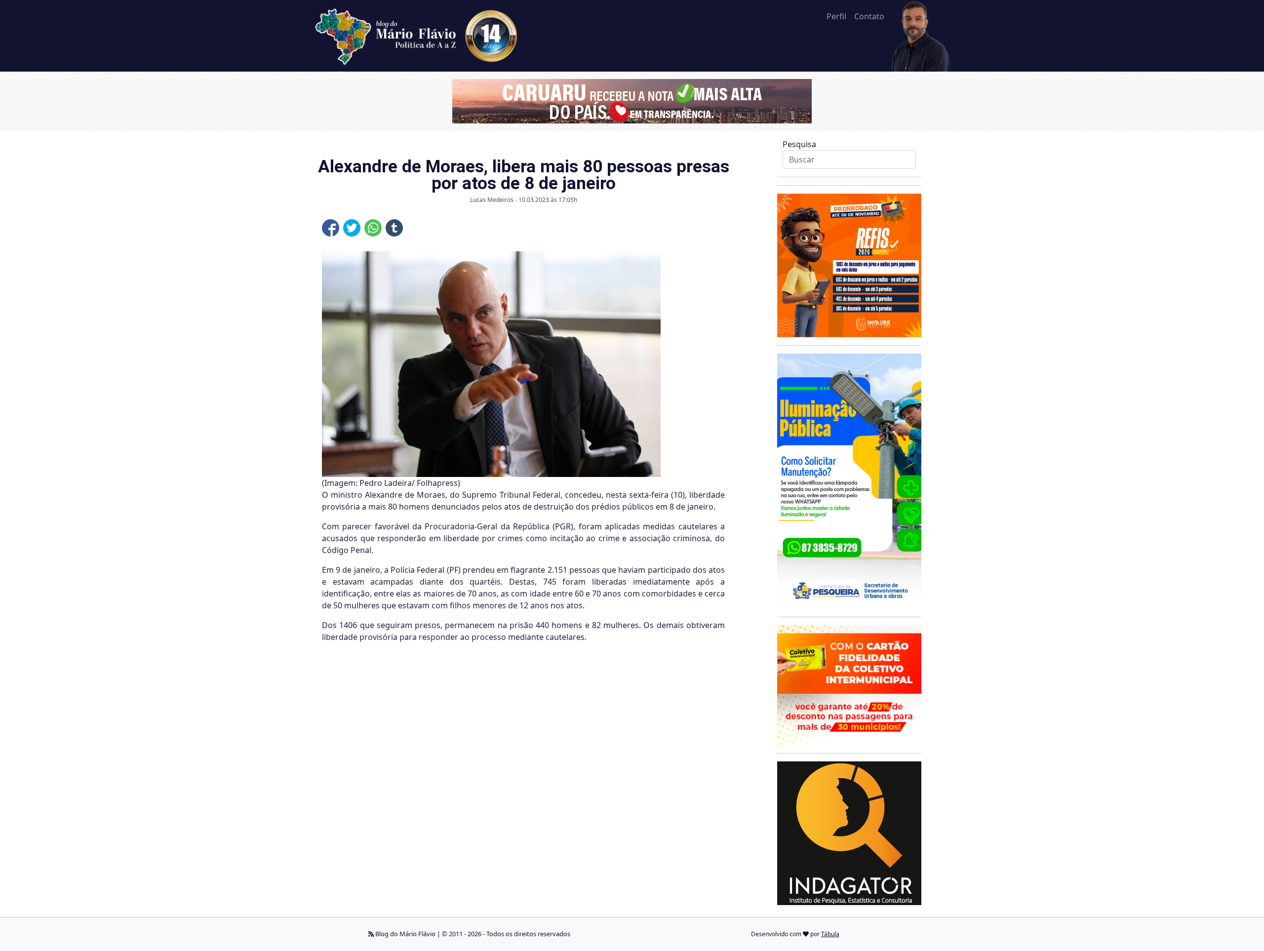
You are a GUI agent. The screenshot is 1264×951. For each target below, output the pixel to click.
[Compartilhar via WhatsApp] (373, 228)
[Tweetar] (351, 228)
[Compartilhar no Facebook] (330, 228)
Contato (869, 16)
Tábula (830, 934)
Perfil (836, 16)
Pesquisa (799, 144)
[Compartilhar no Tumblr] (394, 228)
